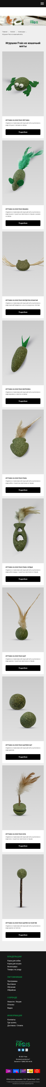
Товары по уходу (14, 969)
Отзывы (10, 1005)
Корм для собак (14, 961)
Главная (4, 32)
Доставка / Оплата (15, 1025)
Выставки (11, 984)
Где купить (11, 1023)
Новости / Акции (14, 1002)
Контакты (11, 1020)
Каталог (12, 32)
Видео (10, 1008)
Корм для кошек (14, 964)
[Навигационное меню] (42, 3)
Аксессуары (21, 32)
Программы (12, 981)
